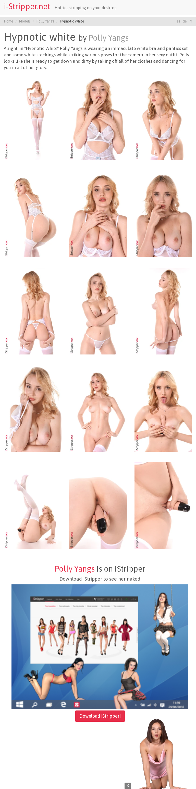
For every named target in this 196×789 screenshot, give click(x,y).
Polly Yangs (45, 21)
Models (25, 21)
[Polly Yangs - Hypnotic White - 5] (98, 214)
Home (8, 21)
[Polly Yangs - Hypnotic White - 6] (163, 214)
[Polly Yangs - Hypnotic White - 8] (98, 311)
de (185, 21)
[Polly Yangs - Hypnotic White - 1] (33, 116)
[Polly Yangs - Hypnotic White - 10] (33, 408)
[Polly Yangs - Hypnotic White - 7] (33, 311)
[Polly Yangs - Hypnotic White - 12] (163, 408)
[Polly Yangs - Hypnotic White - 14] (98, 505)
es (178, 21)
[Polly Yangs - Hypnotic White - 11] (98, 408)
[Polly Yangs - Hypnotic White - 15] (163, 505)
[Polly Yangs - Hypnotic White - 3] (163, 116)
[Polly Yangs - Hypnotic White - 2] (98, 116)
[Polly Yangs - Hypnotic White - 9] (163, 311)
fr (190, 21)
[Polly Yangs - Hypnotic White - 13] (33, 505)
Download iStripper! (100, 716)
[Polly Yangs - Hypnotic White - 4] (33, 214)
